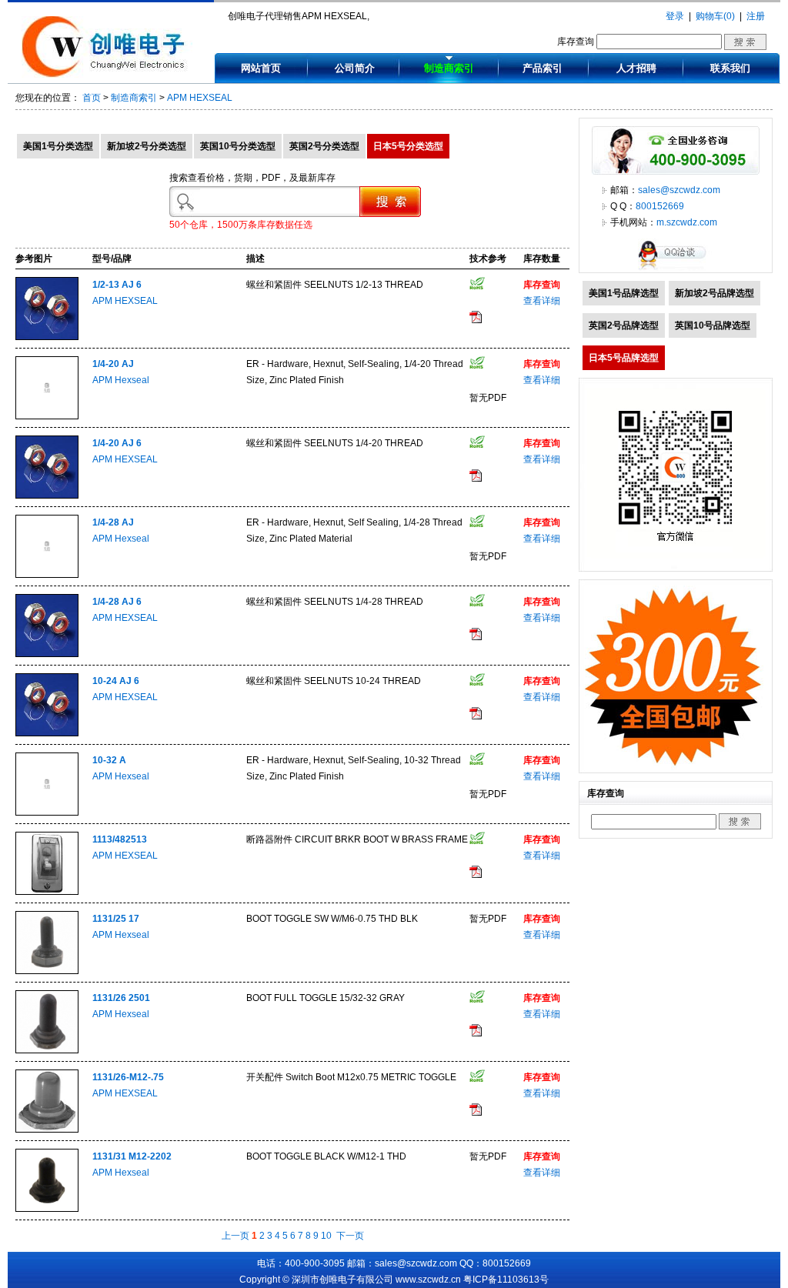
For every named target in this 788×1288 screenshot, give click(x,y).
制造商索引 (449, 68)
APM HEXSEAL (199, 97)
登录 (675, 16)
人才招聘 (636, 68)
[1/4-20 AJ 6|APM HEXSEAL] (46, 495)
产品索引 (543, 68)
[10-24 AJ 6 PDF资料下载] (475, 716)
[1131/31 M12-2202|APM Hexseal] (46, 1208)
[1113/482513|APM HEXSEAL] (46, 891)
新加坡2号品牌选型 (714, 293)
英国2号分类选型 (324, 146)
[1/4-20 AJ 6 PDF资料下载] (475, 478)
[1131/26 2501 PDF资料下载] (475, 1033)
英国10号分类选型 (237, 146)
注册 (755, 16)
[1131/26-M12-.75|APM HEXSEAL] (46, 1129)
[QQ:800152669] (675, 269)
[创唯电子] (107, 74)
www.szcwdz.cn (428, 1279)
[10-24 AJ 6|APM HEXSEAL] (46, 733)
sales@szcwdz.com (679, 190)
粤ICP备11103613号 (506, 1279)
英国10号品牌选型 (712, 325)
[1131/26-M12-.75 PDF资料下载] (475, 1112)
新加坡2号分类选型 (146, 146)
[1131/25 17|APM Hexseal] (46, 971)
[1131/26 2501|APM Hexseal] (46, 1050)
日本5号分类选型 (408, 146)
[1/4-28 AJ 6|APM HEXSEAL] (46, 654)
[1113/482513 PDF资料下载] (475, 874)
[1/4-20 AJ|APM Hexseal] (46, 416)
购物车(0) (715, 16)
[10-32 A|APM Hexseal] (46, 812)
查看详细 (541, 300)
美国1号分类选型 (58, 146)
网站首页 (261, 68)
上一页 (235, 1235)
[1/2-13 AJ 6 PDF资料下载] (475, 320)
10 (326, 1235)
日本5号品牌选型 (624, 357)
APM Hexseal (120, 380)
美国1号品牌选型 (624, 293)
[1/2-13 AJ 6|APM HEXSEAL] (46, 337)
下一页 (350, 1235)
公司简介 (355, 68)
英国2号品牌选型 (624, 325)
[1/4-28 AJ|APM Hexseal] (46, 574)
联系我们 (730, 68)
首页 (91, 97)
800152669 (660, 206)
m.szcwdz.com (686, 222)
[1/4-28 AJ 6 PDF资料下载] (475, 637)
